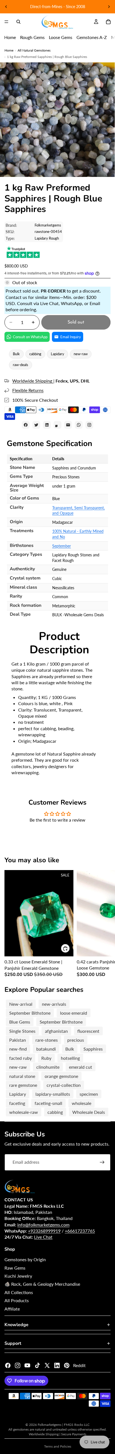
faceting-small (48, 1103)
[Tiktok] (37, 1365)
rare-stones (46, 1040)
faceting (17, 1103)
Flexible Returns (28, 390)
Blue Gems (19, 1021)
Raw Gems (14, 1267)
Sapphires (93, 1048)
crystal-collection (64, 1085)
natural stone (22, 1076)
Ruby (46, 1058)
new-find (18, 1048)
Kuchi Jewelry (18, 1275)
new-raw (81, 354)
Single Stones (22, 1031)
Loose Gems (60, 37)
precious (75, 1040)
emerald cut (80, 1067)
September (61, 546)
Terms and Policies (57, 1446)
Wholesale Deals (88, 1112)
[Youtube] (27, 1365)
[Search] (18, 22)
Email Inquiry (70, 337)
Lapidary (57, 354)
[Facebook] (7, 1365)
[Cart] (108, 22)
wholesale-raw (23, 1112)
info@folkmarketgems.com (43, 1224)
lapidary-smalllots (52, 1094)
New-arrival (20, 1004)
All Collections (18, 1292)
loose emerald (73, 1012)
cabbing (35, 354)
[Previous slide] (6, 7)
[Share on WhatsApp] (79, 425)
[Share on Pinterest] (57, 425)
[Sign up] (102, 1162)
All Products (16, 1300)
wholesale (81, 1103)
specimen (89, 1094)
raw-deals (20, 365)
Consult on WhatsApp (30, 337)
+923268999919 (44, 1230)
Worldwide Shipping (32, 380)
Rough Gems (32, 37)
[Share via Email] (68, 425)
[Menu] (6, 21)
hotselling (70, 1058)
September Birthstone (61, 1021)
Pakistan (17, 1040)
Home (10, 37)
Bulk (16, 354)
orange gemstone (61, 1076)
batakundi (46, 1048)
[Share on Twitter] (36, 425)
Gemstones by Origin (25, 1259)
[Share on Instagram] (89, 425)
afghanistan (56, 1031)
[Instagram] (17, 1365)
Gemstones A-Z (91, 37)
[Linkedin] (57, 1365)
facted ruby (20, 1058)
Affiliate (12, 1308)
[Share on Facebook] (26, 425)
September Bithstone (30, 1012)
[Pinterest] (66, 1365)
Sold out (76, 322)
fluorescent (88, 1031)
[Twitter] (47, 1365)
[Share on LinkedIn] (47, 425)
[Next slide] (109, 7)
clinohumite (47, 1067)
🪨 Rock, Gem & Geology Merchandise (42, 1284)
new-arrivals (54, 1004)
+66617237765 (80, 1230)
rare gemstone (23, 1085)
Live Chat (43, 1236)
